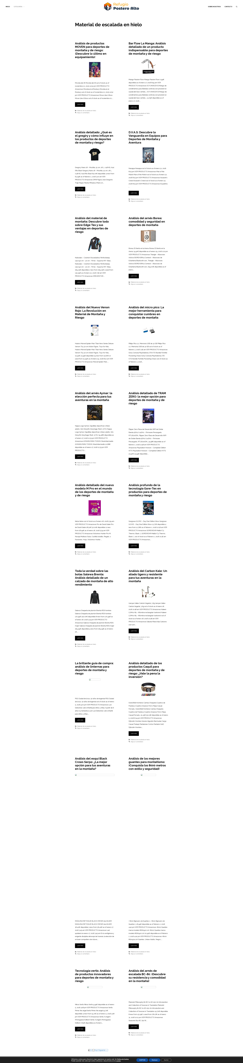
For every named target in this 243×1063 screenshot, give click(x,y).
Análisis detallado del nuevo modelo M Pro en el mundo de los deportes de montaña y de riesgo (94, 490)
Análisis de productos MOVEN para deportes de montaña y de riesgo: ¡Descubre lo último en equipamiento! (92, 50)
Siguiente (103, 1050)
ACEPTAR (142, 1060)
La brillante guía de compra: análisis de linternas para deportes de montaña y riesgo (94, 668)
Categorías (18, 6)
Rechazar (154, 1060)
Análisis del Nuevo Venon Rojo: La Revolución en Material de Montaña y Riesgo (92, 312)
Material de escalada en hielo (86, 110)
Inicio (8, 6)
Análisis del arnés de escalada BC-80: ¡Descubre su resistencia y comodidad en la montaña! (147, 976)
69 (96, 1050)
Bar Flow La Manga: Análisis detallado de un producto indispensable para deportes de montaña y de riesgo (148, 48)
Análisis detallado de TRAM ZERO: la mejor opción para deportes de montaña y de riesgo (147, 398)
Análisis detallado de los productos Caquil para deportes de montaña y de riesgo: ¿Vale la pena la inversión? (147, 670)
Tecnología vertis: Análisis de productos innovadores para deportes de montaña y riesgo (94, 976)
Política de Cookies (123, 1059)
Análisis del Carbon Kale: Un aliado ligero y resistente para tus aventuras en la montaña (148, 576)
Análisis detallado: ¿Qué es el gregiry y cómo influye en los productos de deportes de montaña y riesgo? (94, 137)
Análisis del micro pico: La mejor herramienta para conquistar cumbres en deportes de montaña (146, 312)
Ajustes (166, 1060)
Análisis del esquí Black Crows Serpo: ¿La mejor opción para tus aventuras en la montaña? (92, 763)
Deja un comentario (83, 112)
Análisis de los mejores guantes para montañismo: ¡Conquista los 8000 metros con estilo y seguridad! (147, 763)
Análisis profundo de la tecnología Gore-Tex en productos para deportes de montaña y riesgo (148, 490)
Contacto (228, 6)
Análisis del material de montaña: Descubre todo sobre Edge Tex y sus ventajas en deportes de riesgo (92, 224)
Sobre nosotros (214, 6)
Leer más (80, 104)
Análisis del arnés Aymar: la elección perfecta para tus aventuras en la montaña (93, 396)
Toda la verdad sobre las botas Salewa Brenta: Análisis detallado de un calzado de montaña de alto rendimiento (94, 577)
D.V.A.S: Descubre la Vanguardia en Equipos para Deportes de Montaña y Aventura (148, 137)
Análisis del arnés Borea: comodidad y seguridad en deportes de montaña (147, 221)
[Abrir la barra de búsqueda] (236, 6)
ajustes (118, 1061)
